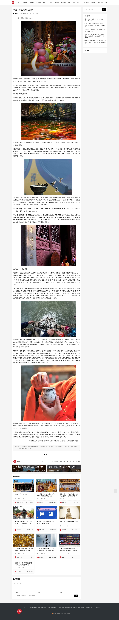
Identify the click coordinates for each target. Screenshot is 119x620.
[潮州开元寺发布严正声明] (23, 485)
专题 (44, 2)
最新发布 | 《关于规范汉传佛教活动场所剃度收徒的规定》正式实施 (24, 564)
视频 (69, 2)
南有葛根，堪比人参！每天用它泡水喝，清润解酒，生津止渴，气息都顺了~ (24, 550)
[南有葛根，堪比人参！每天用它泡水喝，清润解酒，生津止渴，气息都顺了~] (23, 540)
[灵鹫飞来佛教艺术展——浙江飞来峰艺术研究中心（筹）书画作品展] (46, 540)
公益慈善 (50, 2)
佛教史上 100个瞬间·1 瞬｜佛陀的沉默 (95, 29)
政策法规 (86, 2)
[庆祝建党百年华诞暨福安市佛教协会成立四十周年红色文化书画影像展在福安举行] (69, 485)
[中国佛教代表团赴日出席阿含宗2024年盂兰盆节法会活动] (46, 485)
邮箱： (39, 592)
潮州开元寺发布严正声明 (22, 494)
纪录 (74, 2)
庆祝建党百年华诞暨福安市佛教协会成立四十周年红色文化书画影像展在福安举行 (69, 495)
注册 (106, 2)
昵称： (17, 592)
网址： (61, 592)
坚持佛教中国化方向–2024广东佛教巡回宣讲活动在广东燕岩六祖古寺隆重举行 (69, 550)
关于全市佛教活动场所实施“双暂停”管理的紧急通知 (46, 522)
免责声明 (93, 2)
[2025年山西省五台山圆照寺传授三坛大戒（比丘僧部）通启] (23, 512)
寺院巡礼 (63, 2)
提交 (76, 595)
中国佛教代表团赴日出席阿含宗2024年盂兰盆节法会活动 (46, 495)
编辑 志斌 (15, 13)
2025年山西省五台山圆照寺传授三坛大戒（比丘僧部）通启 (23, 522)
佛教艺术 (79, 2)
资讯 (19, 2)
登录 (102, 2)
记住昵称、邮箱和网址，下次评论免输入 (25, 595)
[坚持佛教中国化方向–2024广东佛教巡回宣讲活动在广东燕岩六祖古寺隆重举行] (69, 540)
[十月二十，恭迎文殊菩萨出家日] (69, 512)
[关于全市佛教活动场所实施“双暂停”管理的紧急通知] (46, 512)
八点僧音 (25, 2)
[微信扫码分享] (60, 461)
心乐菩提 (38, 2)
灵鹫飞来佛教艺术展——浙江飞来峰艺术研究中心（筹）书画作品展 (46, 550)
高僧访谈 (32, 2)
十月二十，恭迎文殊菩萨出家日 (69, 521)
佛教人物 (57, 2)
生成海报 (56, 461)
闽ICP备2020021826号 (45, 607)
